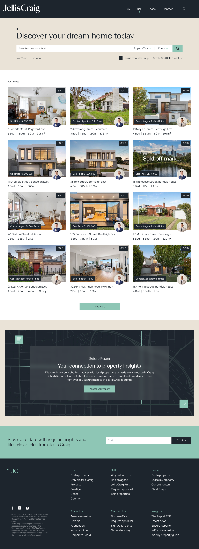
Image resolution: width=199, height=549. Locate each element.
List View (36, 58)
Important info (79, 530)
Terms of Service (38, 519)
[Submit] (177, 48)
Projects (76, 484)
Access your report (100, 388)
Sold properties (120, 494)
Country (76, 498)
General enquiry (121, 530)
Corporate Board (81, 535)
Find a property (80, 475)
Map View (21, 58)
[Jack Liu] (56, 122)
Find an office (119, 516)
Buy (127, 9)
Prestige (76, 489)
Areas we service (81, 516)
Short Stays (158, 489)
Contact (168, 9)
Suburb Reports (161, 525)
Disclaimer (43, 514)
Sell (139, 9)
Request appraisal (122, 489)
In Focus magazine (163, 530)
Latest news (159, 521)
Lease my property (163, 480)
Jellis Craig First (120, 484)
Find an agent (119, 480)
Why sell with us (121, 475)
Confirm (181, 440)
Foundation (78, 525)
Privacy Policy (33, 514)
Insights (157, 511)
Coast (74, 494)
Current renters (161, 484)
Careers (75, 521)
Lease (152, 9)
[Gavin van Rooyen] (182, 122)
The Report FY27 (161, 516)
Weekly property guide (165, 535)
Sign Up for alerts (121, 525)
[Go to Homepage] (21, 9)
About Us (77, 511)
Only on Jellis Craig (82, 480)
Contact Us (118, 511)
